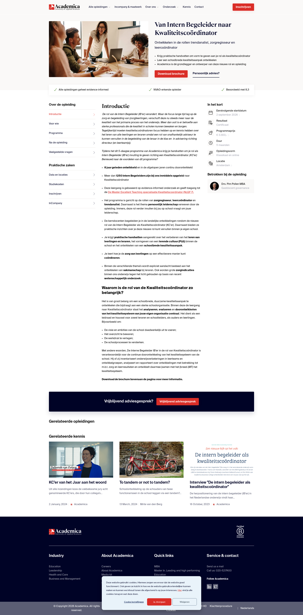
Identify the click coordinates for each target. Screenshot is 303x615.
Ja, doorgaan (159, 601)
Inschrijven (243, 7)
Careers (106, 566)
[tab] (72, 114)
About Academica (111, 571)
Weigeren (185, 601)
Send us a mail (215, 566)
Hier (180, 590)
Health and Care (58, 575)
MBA (157, 566)
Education (55, 566)
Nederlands (247, 608)
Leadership (55, 571)
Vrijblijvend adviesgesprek (178, 401)
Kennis (187, 7)
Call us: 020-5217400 (219, 571)
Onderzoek (169, 7)
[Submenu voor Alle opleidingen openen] (109, 7)
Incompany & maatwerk (128, 7)
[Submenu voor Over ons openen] (157, 7)
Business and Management (64, 579)
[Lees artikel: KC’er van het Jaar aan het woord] (81, 460)
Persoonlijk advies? (206, 73)
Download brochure (171, 73)
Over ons (150, 7)
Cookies (171, 610)
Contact (199, 7)
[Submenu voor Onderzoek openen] (177, 7)
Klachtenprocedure (221, 606)
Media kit (106, 575)
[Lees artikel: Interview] (222, 460)
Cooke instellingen (134, 601)
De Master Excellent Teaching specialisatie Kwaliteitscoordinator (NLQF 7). (151, 192)
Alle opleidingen (98, 7)
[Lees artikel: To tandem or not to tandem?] (151, 460)
